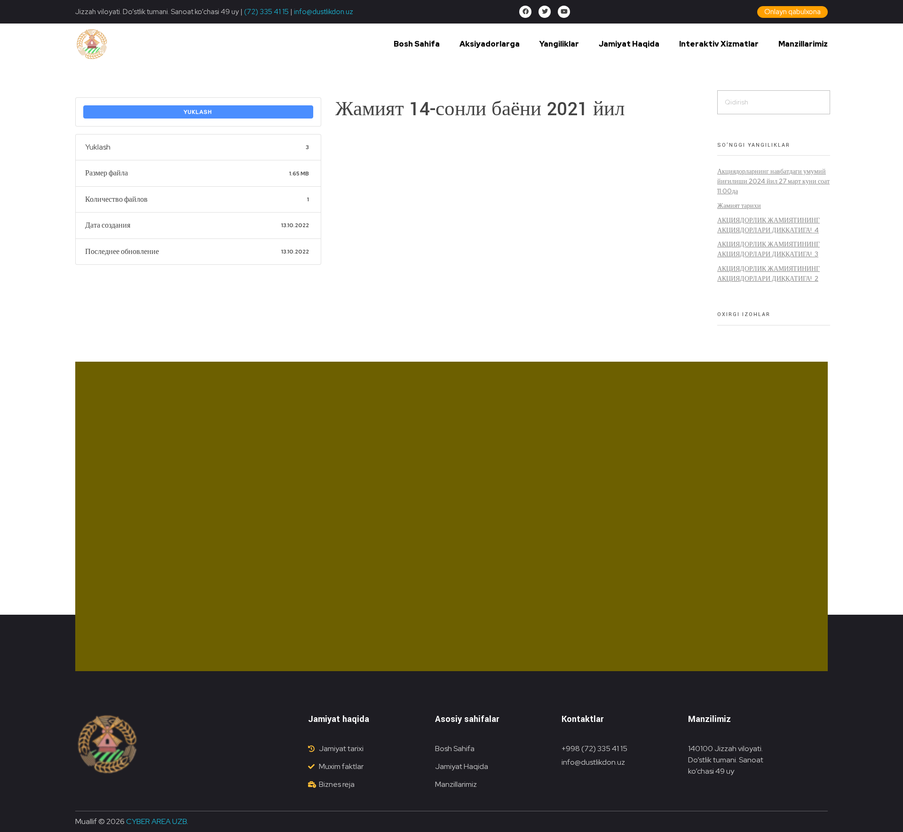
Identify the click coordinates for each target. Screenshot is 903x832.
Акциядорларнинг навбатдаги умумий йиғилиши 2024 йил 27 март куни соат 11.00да (773, 181)
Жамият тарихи (739, 205)
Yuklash (198, 112)
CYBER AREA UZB (156, 821)
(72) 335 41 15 (266, 11)
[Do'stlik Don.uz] (91, 44)
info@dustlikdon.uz (323, 11)
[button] (792, 12)
